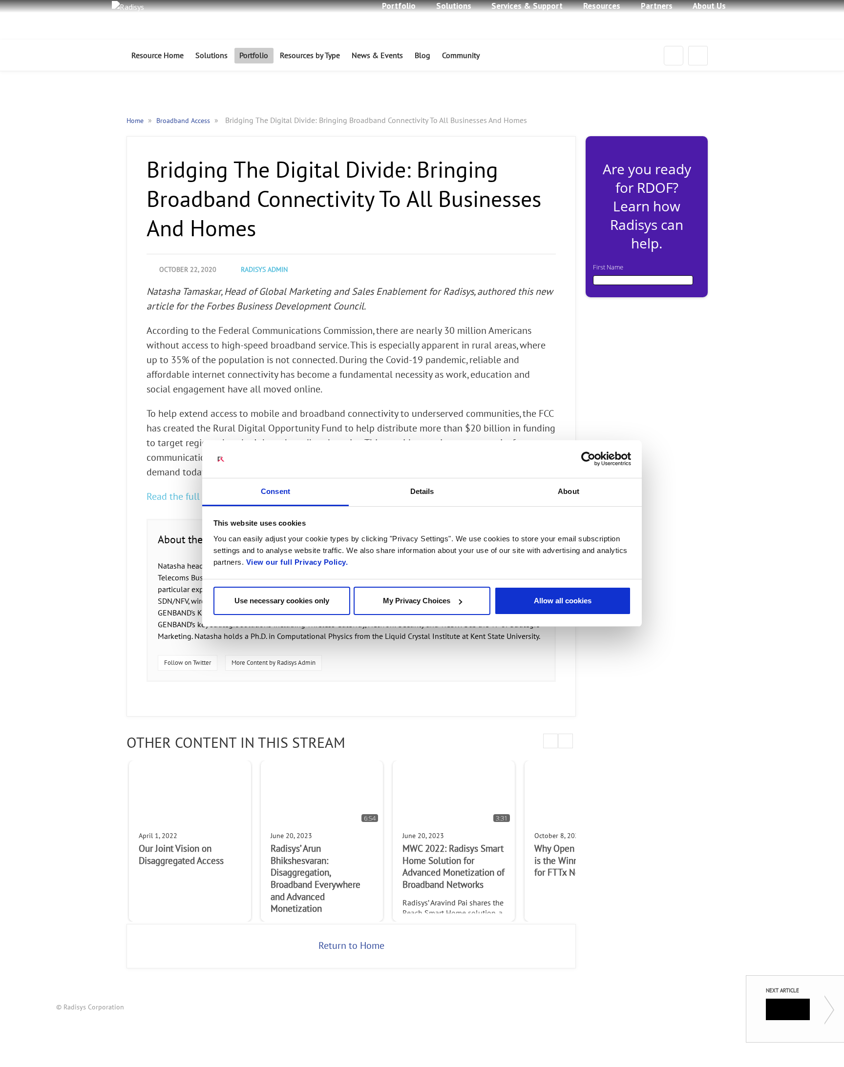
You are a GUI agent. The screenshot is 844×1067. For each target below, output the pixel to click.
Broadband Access (184, 121)
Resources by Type (310, 55)
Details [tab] (422, 491)
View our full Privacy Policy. (297, 562)
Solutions (211, 55)
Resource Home (157, 55)
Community (461, 55)
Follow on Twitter (187, 663)
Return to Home (351, 946)
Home (136, 121)
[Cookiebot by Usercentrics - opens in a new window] (588, 459)
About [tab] (568, 491)
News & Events (377, 55)
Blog (422, 55)
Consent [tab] (275, 491)
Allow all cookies (562, 600)
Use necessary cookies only (281, 600)
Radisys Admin (264, 270)
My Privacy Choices (416, 600)
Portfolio (253, 55)
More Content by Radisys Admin (274, 663)
